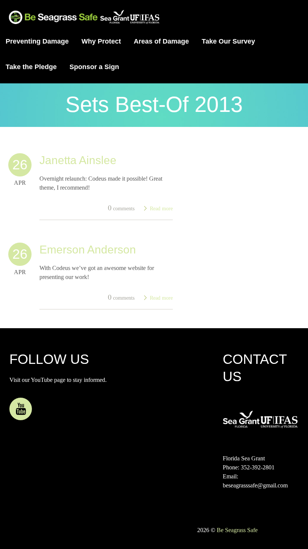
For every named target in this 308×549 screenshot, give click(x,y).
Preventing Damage (37, 41)
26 (19, 164)
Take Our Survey (228, 41)
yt (20, 409)
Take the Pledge (31, 67)
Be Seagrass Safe (237, 530)
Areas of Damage (161, 41)
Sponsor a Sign (94, 67)
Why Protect (101, 41)
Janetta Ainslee (77, 160)
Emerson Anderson (87, 249)
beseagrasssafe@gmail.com (255, 485)
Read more (161, 208)
